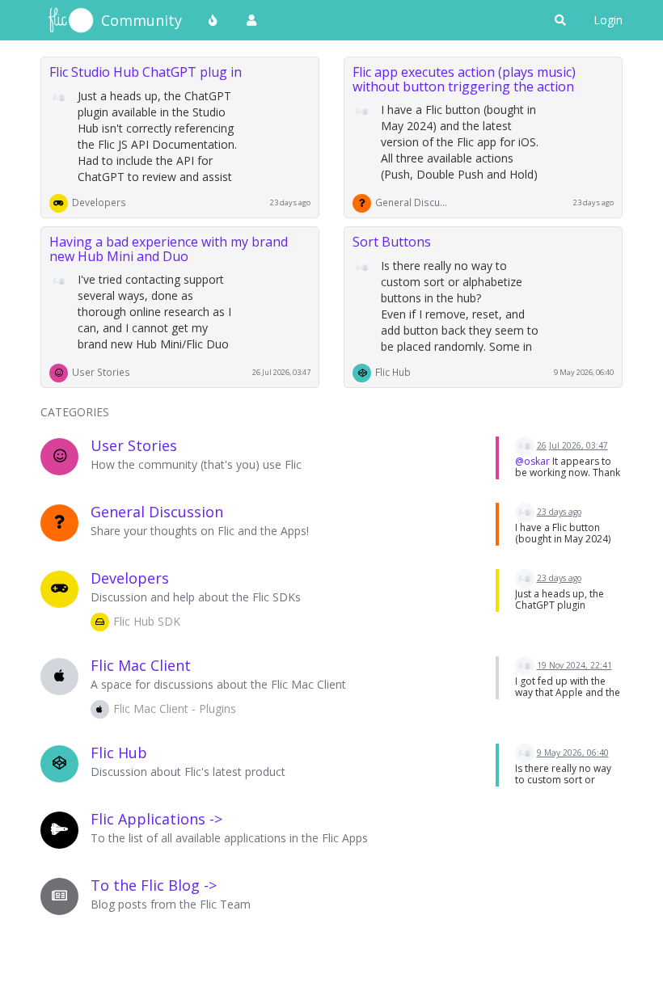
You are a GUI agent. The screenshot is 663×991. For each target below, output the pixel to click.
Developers (99, 202)
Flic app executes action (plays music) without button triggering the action (464, 79)
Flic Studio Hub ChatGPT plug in (145, 72)
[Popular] (213, 20)
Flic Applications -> (156, 819)
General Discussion (411, 202)
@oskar (532, 461)
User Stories (101, 371)
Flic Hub (393, 371)
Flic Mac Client (141, 665)
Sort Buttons (392, 242)
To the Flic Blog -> (154, 885)
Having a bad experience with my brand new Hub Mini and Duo (168, 249)
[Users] (251, 20)
